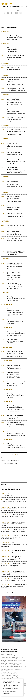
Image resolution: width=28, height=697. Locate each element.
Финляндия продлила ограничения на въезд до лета (14, 240)
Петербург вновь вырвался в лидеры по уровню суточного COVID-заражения (16, 298)
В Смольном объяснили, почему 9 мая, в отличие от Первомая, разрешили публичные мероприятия (15, 354)
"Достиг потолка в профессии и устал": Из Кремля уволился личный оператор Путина (14, 285)
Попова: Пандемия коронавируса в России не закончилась (15, 321)
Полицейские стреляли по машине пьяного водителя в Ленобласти (13, 489)
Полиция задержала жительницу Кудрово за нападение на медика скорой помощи (13, 501)
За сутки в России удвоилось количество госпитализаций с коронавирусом (16, 252)
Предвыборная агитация (9, 651)
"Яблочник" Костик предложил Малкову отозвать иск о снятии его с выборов (14, 544)
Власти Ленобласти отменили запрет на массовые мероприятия (14, 232)
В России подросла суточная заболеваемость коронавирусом (16, 49)
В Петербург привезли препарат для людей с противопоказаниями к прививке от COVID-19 (14, 375)
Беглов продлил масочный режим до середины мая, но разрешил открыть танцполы (16, 433)
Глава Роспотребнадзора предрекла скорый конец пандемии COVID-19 (14, 37)
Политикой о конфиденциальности (9, 691)
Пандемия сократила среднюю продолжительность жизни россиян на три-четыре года (15, 82)
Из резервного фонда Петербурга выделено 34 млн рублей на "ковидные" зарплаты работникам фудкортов (16, 275)
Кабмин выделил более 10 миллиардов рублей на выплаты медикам (15, 207)
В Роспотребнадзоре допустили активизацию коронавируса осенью (14, 366)
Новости (3, 484)
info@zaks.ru (15, 675)
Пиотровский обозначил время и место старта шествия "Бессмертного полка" (14, 265)
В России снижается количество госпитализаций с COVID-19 (16, 341)
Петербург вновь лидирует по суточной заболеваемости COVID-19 (16, 395)
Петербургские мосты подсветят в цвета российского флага (13, 494)
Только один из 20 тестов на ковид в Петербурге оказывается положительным (16, 111)
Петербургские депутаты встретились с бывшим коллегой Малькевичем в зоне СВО (14, 565)
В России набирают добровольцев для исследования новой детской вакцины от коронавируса (16, 170)
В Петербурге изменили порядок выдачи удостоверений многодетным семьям (14, 537)
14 (20, 455)
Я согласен (6, 693)
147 (2, 457)
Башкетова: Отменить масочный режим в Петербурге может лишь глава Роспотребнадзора (14, 199)
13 (18, 455)
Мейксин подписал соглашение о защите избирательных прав (14, 530)
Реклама (14, 649)
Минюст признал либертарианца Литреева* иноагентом (13, 579)
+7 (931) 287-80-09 (6, 675)
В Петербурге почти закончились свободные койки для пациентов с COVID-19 (16, 446)
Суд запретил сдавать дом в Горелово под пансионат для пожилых (13, 523)
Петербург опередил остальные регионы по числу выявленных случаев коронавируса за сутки (16, 132)
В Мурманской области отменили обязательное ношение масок (14, 154)
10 (9, 455)
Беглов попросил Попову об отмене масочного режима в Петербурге (16, 161)
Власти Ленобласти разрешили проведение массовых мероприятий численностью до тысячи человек (14, 102)
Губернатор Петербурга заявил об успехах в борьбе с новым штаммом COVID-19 (16, 333)
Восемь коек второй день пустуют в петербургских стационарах (15, 416)
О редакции (5, 649)
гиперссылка (17, 660)
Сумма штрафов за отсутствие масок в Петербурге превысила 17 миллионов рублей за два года (15, 312)
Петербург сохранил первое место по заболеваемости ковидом (15, 119)
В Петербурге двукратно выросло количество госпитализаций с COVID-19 (15, 215)
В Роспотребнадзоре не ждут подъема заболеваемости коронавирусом (15, 57)
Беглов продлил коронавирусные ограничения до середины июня (15, 145)
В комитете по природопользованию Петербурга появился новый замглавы (11, 557)
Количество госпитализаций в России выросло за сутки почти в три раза (16, 383)
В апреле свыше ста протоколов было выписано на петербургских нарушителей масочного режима (15, 184)
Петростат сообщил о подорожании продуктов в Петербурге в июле (13, 516)
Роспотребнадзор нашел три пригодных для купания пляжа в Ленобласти (14, 586)
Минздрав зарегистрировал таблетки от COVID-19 (15, 226)
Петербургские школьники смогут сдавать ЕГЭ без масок (16, 89)
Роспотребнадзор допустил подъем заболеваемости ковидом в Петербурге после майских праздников (16, 408)
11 (12, 455)
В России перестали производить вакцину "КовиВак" (13, 69)
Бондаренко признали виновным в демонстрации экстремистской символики (13, 508)
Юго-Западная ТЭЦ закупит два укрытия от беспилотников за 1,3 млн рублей (13, 572)
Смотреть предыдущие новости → (14, 592)
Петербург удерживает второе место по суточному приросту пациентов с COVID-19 (16, 425)
